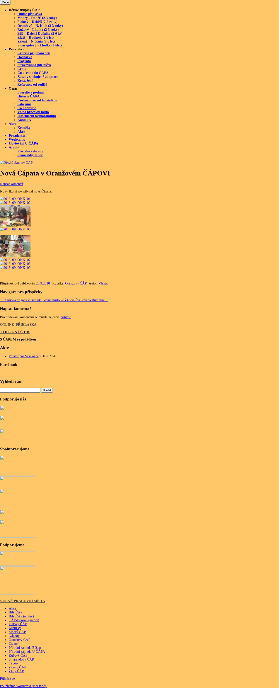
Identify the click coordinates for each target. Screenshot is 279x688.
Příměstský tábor (30, 155)
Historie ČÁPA (28, 96)
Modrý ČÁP (17, 632)
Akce (12, 124)
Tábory (14, 663)
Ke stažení (24, 80)
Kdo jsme (24, 104)
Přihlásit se (7, 678)
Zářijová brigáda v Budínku (21, 300)
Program (24, 61)
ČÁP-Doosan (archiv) (24, 620)
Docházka (24, 57)
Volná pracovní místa (33, 112)
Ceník (21, 69)
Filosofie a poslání (30, 92)
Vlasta (103, 283)
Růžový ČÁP (18, 655)
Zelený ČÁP (17, 667)
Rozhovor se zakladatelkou (37, 100)
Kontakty (24, 120)
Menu (5, 2)
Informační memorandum (36, 116)
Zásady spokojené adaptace (37, 76)
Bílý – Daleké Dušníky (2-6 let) (39, 33)
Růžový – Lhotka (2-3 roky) (38, 29)
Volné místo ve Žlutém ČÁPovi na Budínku (75, 300)
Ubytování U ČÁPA (23, 143)
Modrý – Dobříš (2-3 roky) (37, 18)
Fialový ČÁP (18, 624)
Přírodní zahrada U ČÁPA (27, 651)
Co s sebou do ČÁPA (33, 73)
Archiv (14, 147)
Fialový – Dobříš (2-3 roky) (37, 22)
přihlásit (65, 317)
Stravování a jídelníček (34, 65)
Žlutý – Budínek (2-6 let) (35, 37)
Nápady (14, 636)
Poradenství (17, 135)
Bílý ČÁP (15, 612)
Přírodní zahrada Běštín (25, 647)
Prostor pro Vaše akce (24, 356)
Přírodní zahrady (30, 151)
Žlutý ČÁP (16, 671)
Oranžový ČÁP (76, 283)
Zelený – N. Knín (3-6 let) (36, 41)
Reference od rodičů (32, 84)
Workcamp (17, 139)
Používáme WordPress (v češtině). (23, 686)
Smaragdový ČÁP (21, 659)
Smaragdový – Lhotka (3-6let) (39, 45)
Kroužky (24, 127)
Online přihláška (29, 14)
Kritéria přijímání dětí (33, 53)
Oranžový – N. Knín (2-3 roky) (40, 25)
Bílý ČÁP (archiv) (21, 616)
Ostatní (14, 643)
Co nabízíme (26, 108)
